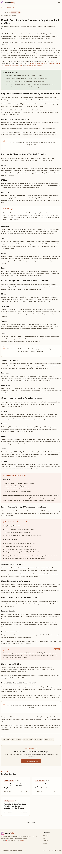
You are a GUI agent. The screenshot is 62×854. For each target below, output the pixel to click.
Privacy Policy (46, 850)
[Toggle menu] (59, 3)
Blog (6, 12)
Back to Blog (31, 822)
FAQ (44, 838)
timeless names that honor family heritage (42, 63)
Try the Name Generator (31, 761)
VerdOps (22, 840)
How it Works (46, 835)
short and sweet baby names (33, 66)
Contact (45, 843)
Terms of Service (56, 850)
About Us (45, 840)
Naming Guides (15, 12)
